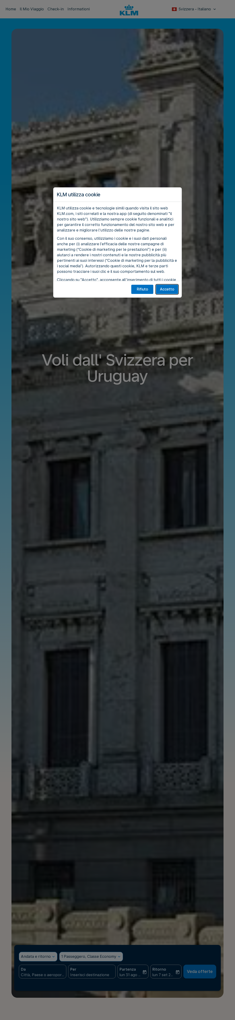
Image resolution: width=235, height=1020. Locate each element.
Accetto (167, 289)
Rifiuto (142, 289)
